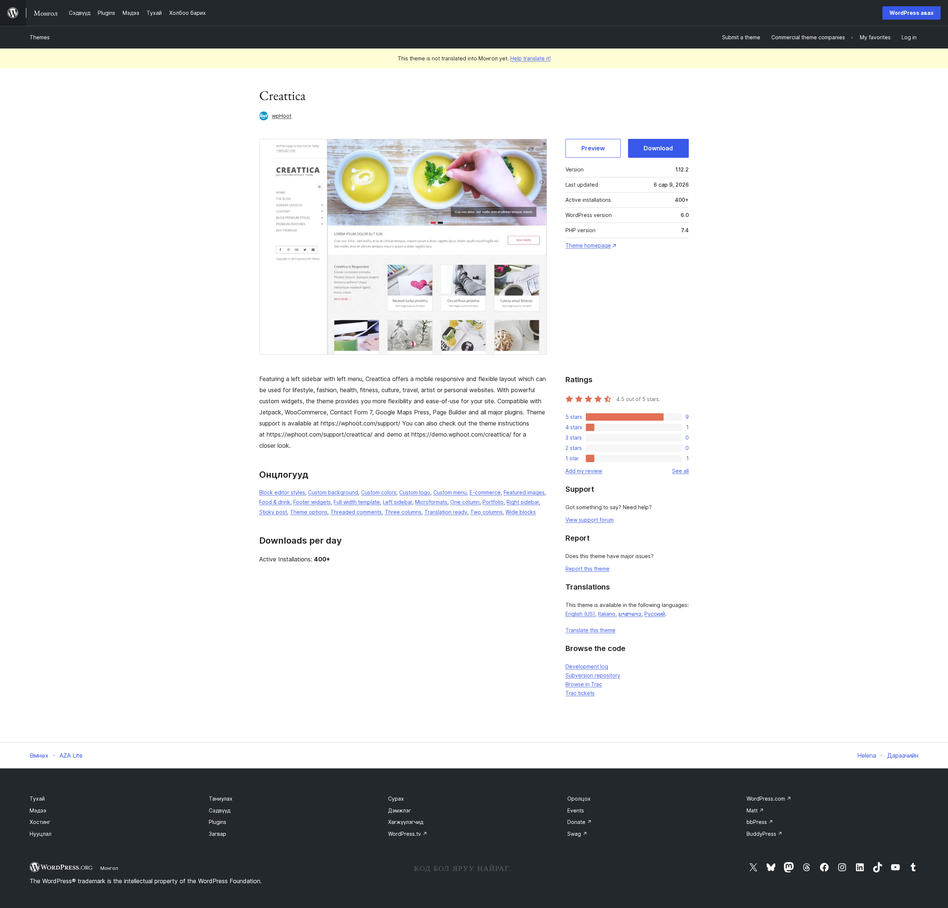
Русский (654, 614)
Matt (755, 810)
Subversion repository (592, 675)
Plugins (217, 822)
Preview (593, 148)
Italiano (606, 614)
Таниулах (221, 798)
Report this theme (587, 568)
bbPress (760, 822)
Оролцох (579, 798)
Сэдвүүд (219, 810)
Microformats (431, 502)
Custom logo (414, 492)
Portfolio (493, 502)
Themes (40, 37)
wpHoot (281, 116)
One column (465, 502)
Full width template (357, 502)
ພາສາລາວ (629, 614)
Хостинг (40, 822)
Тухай (37, 798)
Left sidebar (397, 502)
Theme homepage (588, 245)
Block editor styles (282, 492)
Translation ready (445, 512)
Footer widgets (312, 502)
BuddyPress (764, 834)
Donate (579, 822)
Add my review (583, 471)
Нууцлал (40, 834)
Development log (586, 666)
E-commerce (485, 492)
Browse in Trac (583, 684)
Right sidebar (523, 502)
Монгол (109, 868)
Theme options (308, 512)
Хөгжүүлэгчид (405, 822)
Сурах (396, 798)
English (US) (580, 614)
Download (658, 148)
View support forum (589, 520)
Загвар (217, 834)
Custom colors (378, 492)
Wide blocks (520, 512)
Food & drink (274, 502)
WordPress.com (769, 798)
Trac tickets (580, 693)
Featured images (524, 492)
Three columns (403, 512)
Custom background (333, 492)
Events (575, 810)
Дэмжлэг (399, 810)
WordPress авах (911, 13)
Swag (577, 834)
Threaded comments (356, 512)
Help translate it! (530, 58)
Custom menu (450, 492)
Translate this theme (590, 630)
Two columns (486, 512)
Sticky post (273, 512)
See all (680, 471)
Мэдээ (38, 810)
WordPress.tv (407, 834)
